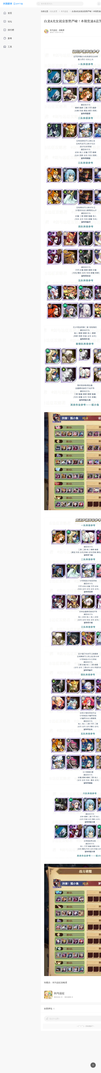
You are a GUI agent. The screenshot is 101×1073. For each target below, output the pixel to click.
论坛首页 (53, 11)
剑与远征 (64, 11)
